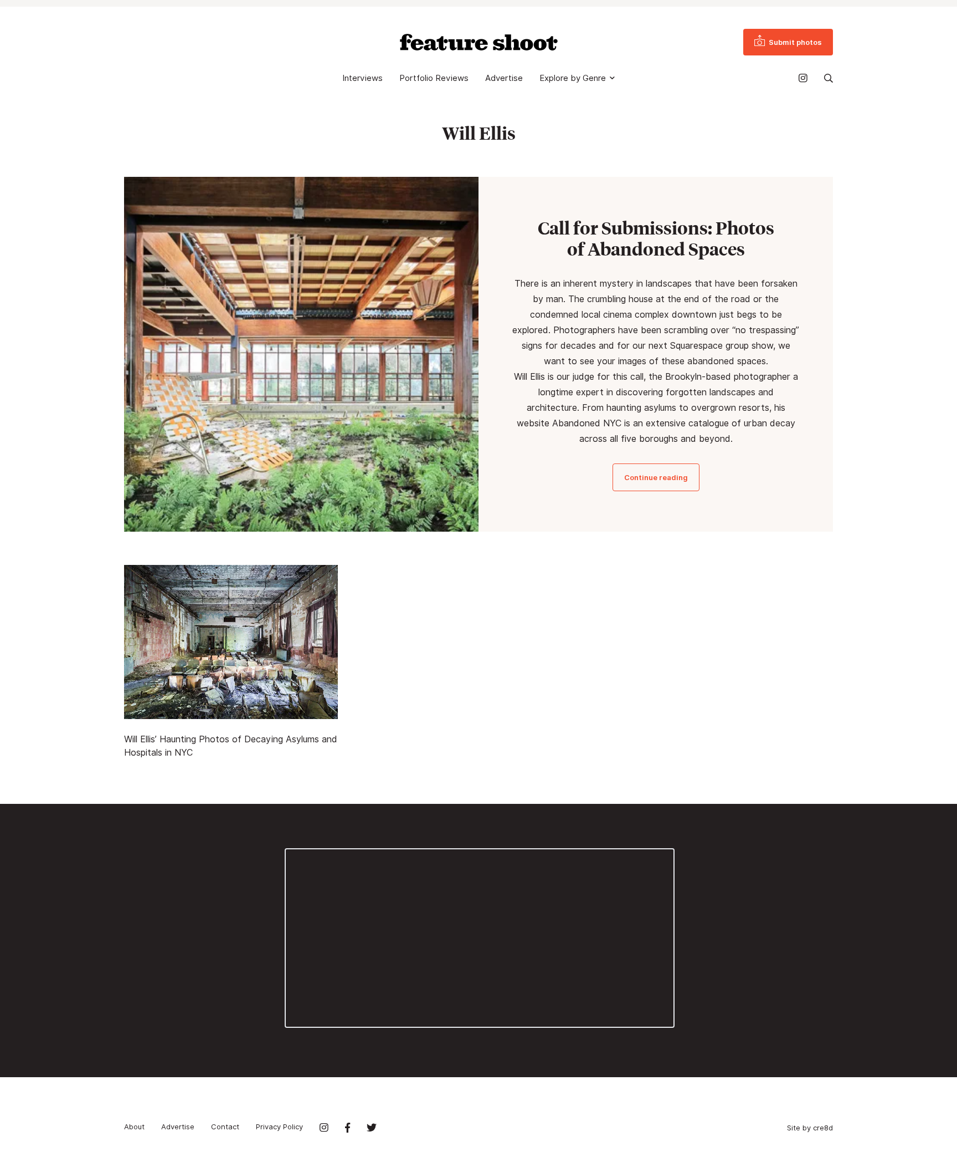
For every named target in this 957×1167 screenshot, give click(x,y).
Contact (225, 1126)
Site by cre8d (810, 1127)
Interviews (362, 78)
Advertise (504, 78)
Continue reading (656, 477)
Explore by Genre (572, 78)
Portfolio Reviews (434, 78)
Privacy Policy (279, 1126)
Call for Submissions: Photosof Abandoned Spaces (656, 238)
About (134, 1126)
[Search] (828, 78)
